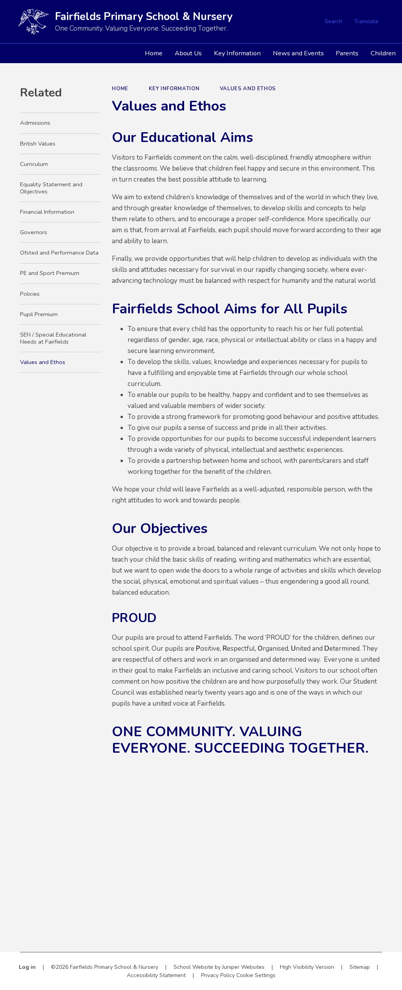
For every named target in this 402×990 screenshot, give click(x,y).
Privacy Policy (218, 975)
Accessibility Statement (156, 975)
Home (120, 88)
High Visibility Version (307, 967)
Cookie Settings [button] (256, 975)
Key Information (174, 88)
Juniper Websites (243, 967)
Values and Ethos (248, 88)
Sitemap (359, 967)
